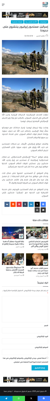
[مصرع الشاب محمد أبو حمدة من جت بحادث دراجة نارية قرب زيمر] (37, 259)
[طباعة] (37, 210)
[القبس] (45, 5)
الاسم (46, 325)
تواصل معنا (8, 391)
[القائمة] (3, 6)
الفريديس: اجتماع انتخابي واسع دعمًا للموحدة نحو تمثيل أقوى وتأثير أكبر (38, 244)
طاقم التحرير (40, 36)
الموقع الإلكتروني (41, 347)
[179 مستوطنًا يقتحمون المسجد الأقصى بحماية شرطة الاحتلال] (13, 259)
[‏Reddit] (13, 204)
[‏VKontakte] (7, 204)
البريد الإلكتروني (42, 336)
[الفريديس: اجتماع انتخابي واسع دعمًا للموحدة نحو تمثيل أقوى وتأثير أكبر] (37, 233)
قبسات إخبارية (17, 22)
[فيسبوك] (43, 204)
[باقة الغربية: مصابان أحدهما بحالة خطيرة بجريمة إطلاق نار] (13, 233)
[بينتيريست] (19, 204)
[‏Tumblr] (25, 204)
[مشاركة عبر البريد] (43, 210)
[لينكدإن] (31, 204)
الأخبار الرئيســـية (31, 22)
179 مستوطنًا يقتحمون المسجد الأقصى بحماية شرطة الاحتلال (15, 269)
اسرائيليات (43, 22)
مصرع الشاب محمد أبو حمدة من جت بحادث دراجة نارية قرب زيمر (38, 270)
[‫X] (37, 204)
